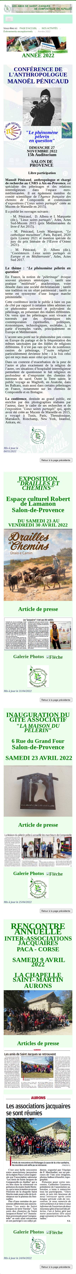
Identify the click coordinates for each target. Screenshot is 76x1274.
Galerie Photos (29, 656)
